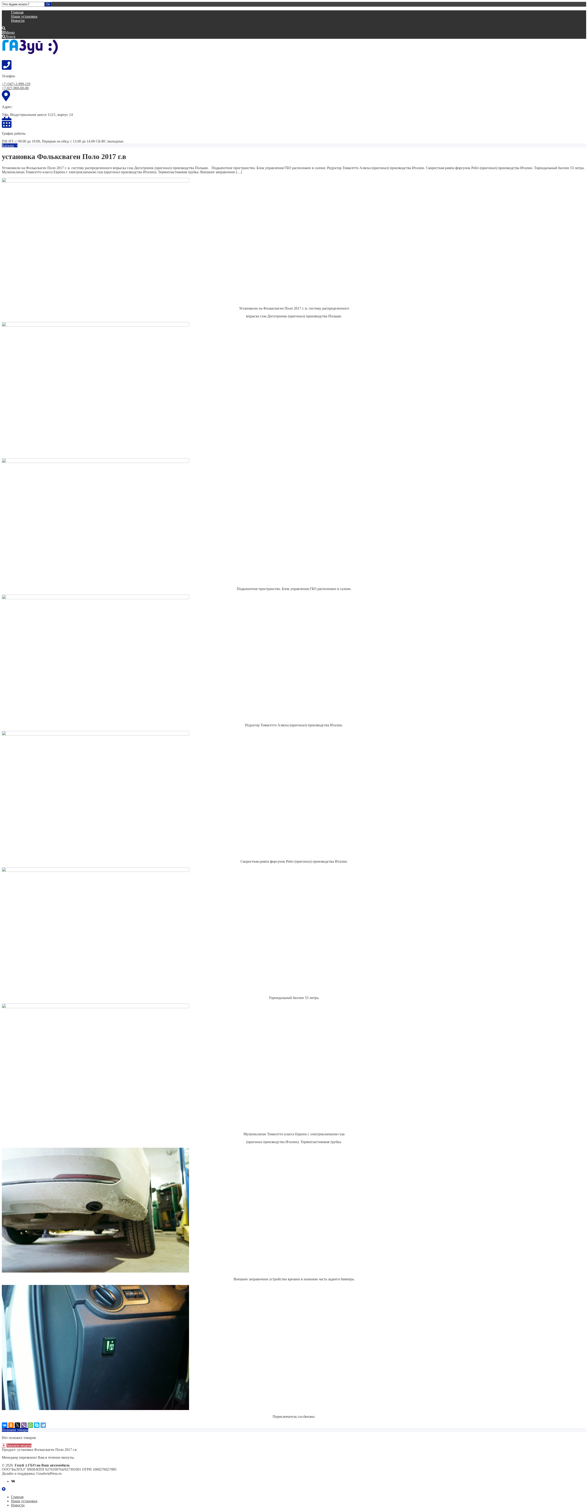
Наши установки (24, 16)
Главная (17, 12)
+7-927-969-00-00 (15, 88)
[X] (17, 1425)
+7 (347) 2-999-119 (16, 84)
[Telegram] (43, 1425)
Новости (18, 20)
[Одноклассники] (11, 1425)
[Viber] (24, 1425)
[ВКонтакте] (4, 1425)
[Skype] (37, 1425)
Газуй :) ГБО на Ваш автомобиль (36, 49)
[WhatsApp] (30, 1425)
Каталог (8, 145)
